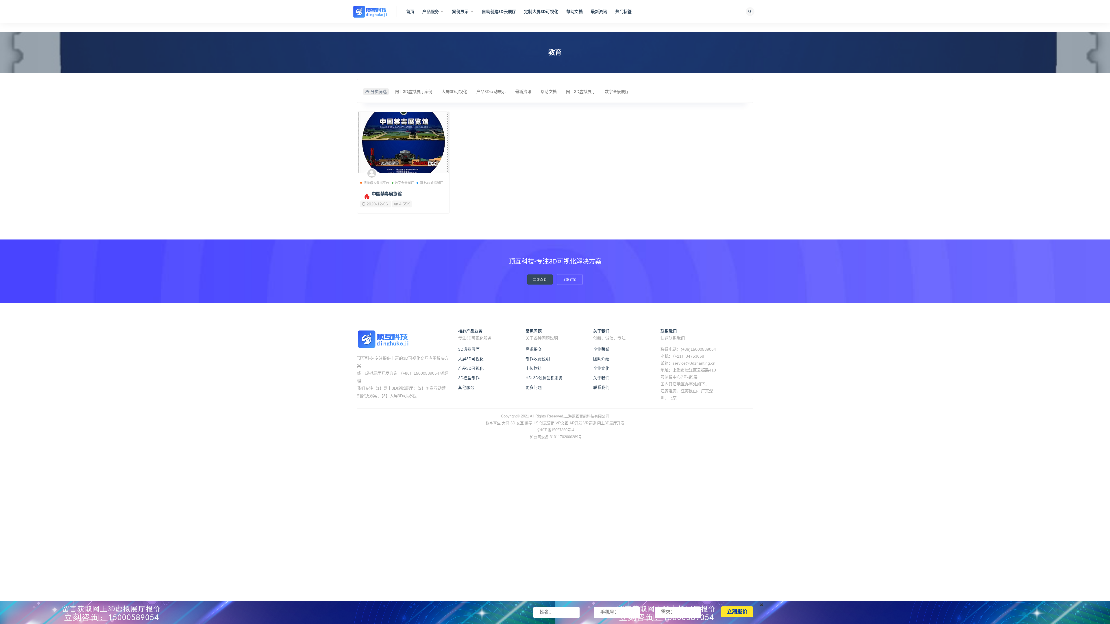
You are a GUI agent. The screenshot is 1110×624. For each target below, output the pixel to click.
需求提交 (534, 349)
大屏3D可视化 (454, 91)
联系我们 (601, 387)
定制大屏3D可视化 (541, 11)
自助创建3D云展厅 (499, 11)
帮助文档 (574, 11)
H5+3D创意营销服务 (544, 378)
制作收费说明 (538, 358)
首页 (410, 11)
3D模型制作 (469, 378)
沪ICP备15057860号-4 (555, 430)
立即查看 (540, 279)
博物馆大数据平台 (376, 183)
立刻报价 (737, 611)
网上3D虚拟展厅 (580, 91)
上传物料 (534, 368)
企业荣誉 (601, 349)
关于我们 (601, 378)
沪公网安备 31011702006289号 (556, 437)
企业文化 (601, 368)
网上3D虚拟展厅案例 (413, 91)
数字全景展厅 (617, 91)
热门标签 (623, 11)
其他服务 (466, 387)
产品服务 (430, 11)
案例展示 (460, 11)
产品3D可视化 (471, 368)
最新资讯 (599, 11)
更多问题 (534, 387)
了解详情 (570, 279)
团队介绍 (601, 358)
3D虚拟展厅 (469, 349)
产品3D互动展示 (491, 91)
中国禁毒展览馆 (387, 193)
